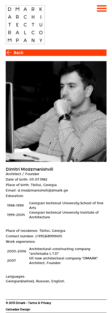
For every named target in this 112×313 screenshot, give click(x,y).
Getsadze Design (18, 309)
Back (18, 52)
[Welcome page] (25, 24)
